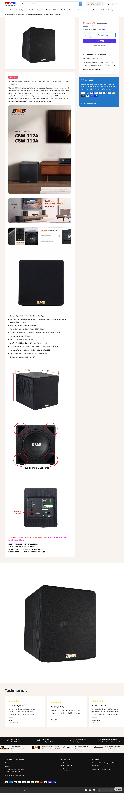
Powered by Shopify (21, 790)
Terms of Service (65, 771)
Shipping (85, 25)
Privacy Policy (64, 768)
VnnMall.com (12, 790)
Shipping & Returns (66, 765)
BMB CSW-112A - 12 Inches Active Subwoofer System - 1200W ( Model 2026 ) (37, 14)
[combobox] (51, 3)
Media (95, 10)
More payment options (99, 45)
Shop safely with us (89, 103)
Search (62, 763)
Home (9, 14)
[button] (117, 3)
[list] (62, 712)
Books (103, 10)
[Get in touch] (112, 3)
